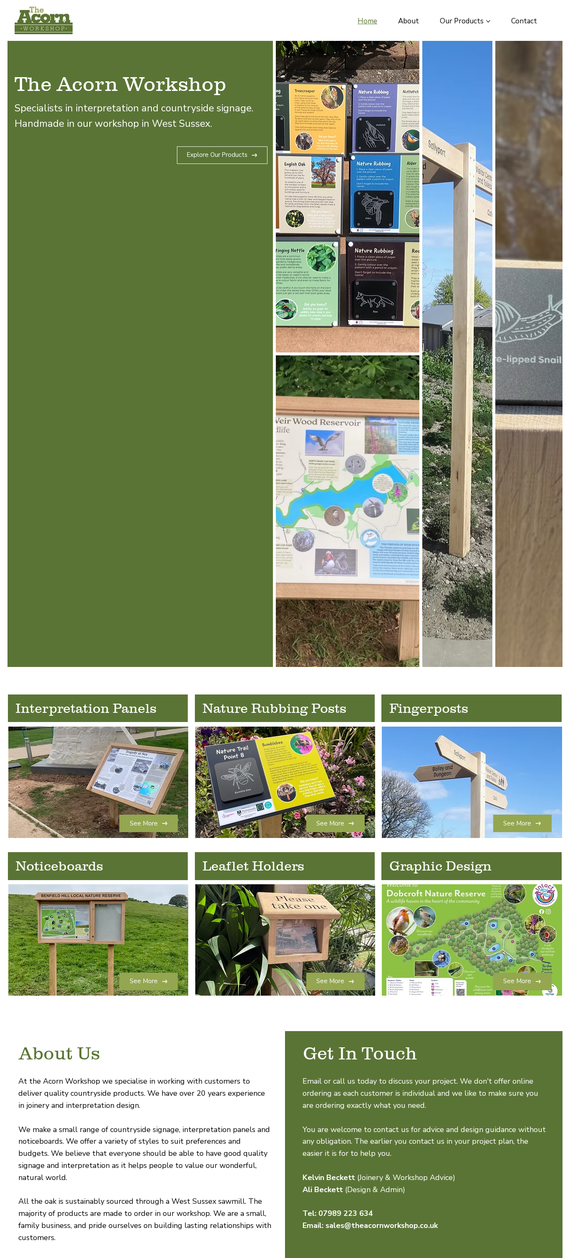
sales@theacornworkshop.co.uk (381, 1225)
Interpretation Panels (85, 708)
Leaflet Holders (253, 865)
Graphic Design (440, 865)
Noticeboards (59, 865)
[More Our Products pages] (488, 21)
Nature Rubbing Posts (274, 708)
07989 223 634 (345, 1213)
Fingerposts (428, 708)
